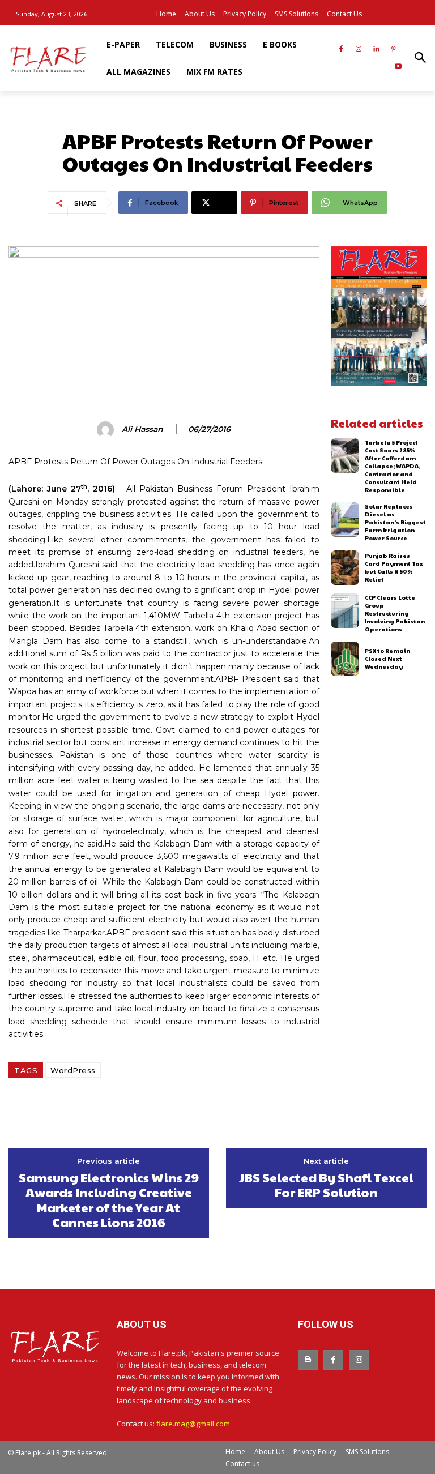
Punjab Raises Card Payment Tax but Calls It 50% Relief (394, 567)
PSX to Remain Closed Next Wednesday (387, 658)
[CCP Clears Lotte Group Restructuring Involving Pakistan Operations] (345, 610)
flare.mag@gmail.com (193, 1424)
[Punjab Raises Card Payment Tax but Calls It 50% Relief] (345, 567)
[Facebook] (341, 49)
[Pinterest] (393, 49)
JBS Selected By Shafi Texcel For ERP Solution (326, 1185)
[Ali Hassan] (107, 429)
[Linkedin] (375, 49)
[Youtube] (397, 67)
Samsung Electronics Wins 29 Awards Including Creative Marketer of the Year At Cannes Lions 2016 (109, 1200)
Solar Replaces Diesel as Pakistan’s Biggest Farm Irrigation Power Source (395, 522)
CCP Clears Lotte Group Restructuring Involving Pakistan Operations (395, 613)
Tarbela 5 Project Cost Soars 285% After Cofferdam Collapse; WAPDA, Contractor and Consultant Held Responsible (392, 466)
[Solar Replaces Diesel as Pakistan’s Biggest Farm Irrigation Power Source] (345, 519)
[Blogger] (308, 1360)
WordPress (73, 1070)
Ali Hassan (142, 429)
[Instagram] (358, 49)
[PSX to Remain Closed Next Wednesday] (345, 659)
